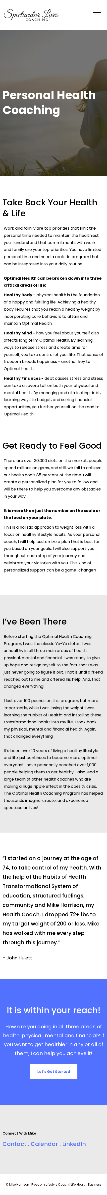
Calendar (44, 1144)
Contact (15, 1144)
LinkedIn (74, 1144)
